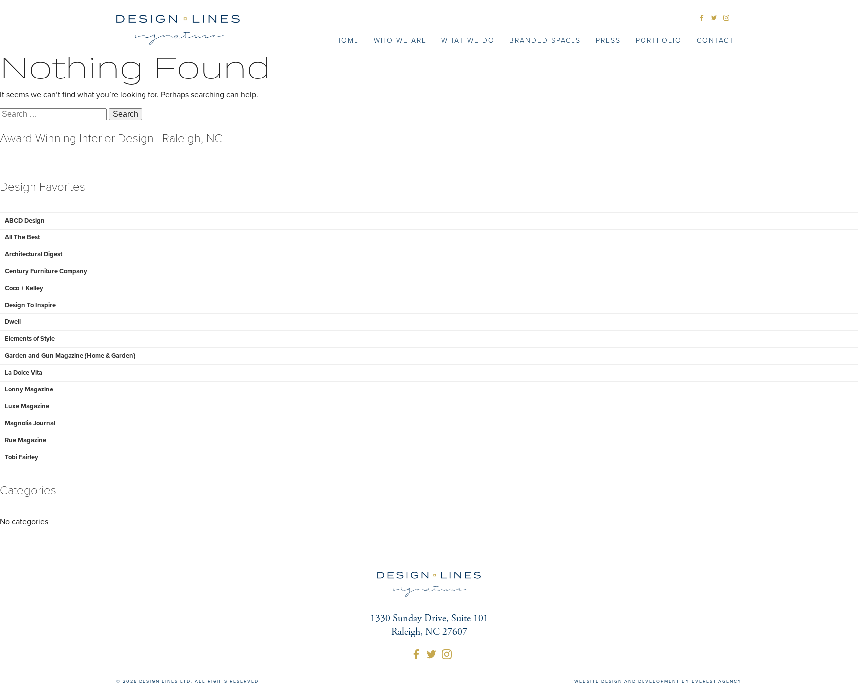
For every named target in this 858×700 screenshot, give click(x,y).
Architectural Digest (33, 254)
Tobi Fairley (21, 457)
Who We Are (400, 40)
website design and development (627, 681)
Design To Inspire (30, 305)
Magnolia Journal (30, 423)
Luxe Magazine (27, 406)
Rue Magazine (25, 440)
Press (608, 40)
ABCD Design (25, 221)
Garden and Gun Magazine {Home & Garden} (70, 356)
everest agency (717, 681)
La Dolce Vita (23, 373)
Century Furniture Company (46, 271)
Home (347, 40)
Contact (715, 40)
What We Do (468, 40)
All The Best (22, 237)
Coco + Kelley (24, 288)
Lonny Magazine (29, 389)
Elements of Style (30, 339)
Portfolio (659, 40)
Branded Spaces (545, 40)
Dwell (13, 322)
